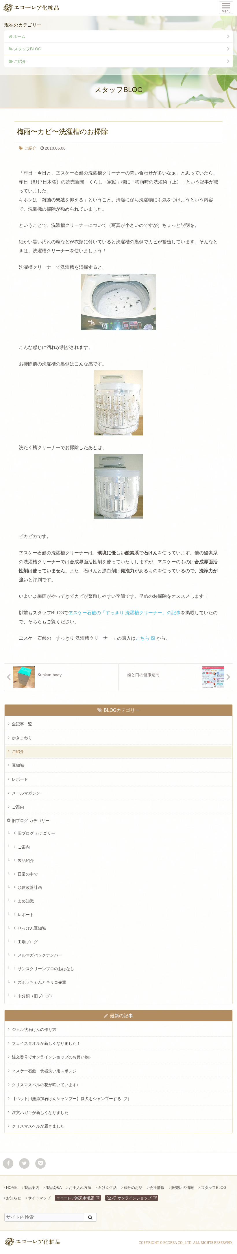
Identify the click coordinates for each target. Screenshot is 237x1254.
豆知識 (18, 765)
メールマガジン (26, 793)
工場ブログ (28, 941)
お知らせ (13, 1198)
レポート (20, 779)
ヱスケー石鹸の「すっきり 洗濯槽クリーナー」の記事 (124, 612)
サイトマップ (39, 1198)
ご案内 (18, 807)
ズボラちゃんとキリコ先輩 (42, 982)
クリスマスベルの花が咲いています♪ (45, 1084)
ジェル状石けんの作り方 (34, 1029)
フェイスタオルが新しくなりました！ (46, 1043)
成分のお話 (133, 1187)
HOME (11, 1187)
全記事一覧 (22, 724)
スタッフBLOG (27, 49)
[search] (90, 1217)
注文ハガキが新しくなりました (40, 1112)
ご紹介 (20, 61)
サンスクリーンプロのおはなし (46, 968)
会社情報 (156, 1187)
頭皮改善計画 (30, 887)
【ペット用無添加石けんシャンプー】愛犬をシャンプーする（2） (72, 1098)
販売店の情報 (182, 1187)
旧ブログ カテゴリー (30, 820)
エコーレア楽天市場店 (75, 1198)
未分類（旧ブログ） (36, 996)
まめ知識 (26, 901)
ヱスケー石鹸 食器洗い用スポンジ (44, 1071)
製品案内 (31, 1187)
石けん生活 (107, 1187)
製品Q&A (54, 1187)
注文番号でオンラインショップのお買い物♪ (51, 1057)
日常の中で (28, 874)
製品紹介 (26, 860)
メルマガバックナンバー (40, 955)
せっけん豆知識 (32, 928)
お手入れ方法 (80, 1187)
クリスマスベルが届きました (38, 1126)
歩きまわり (22, 738)
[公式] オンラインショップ (129, 1198)
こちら (142, 638)
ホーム (19, 36)
